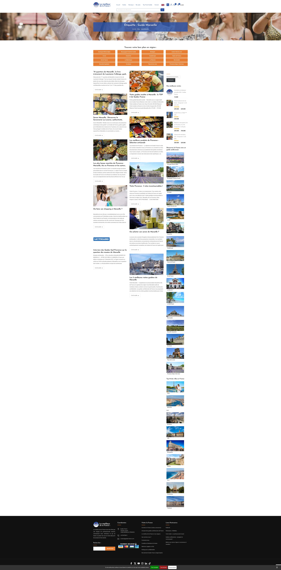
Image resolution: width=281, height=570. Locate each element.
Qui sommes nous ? (146, 537)
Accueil (118, 4)
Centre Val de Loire (177, 52)
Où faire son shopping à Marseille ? (107, 209)
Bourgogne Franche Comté (128, 52)
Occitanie (128, 64)
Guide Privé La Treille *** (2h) (180, 114)
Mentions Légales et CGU (148, 546)
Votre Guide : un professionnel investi (175, 534)
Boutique (131, 4)
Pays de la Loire (152, 64)
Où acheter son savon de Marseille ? (144, 232)
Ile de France (104, 60)
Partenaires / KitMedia (171, 530)
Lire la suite (98, 89)
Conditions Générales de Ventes (149, 543)
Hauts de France (176, 56)
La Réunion (153, 60)
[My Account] (171, 5)
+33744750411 (123, 535)
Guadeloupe (152, 56)
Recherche (169, 72)
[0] (178, 5)
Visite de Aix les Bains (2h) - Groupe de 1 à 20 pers (180, 136)
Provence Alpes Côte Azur (177, 64)
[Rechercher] (162, 9)
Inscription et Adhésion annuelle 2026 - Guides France (180, 92)
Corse (104, 56)
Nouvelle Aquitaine (104, 64)
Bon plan (138, 4)
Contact (157, 4)
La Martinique (128, 60)
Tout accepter (154, 567)
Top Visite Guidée (147, 4)
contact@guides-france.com (127, 538)
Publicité (168, 527)
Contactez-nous (145, 540)
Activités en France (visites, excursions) (151, 527)
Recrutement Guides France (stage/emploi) (152, 552)
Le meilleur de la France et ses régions (151, 534)
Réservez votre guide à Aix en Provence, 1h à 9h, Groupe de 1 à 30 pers (181, 124)
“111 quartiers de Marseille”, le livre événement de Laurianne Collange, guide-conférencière (110, 74)
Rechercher (110, 548)
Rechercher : (97, 543)
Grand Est (128, 56)
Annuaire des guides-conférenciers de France (153, 530)
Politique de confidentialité (148, 549)
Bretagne (152, 52)
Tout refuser (163, 567)
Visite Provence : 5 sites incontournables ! (146, 186)
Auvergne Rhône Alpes (104, 52)
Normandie (177, 60)
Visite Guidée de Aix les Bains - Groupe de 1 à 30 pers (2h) (180, 103)
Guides (124, 4)
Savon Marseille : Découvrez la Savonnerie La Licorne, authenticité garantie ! (107, 120)
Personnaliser (172, 567)
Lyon (167, 410)
